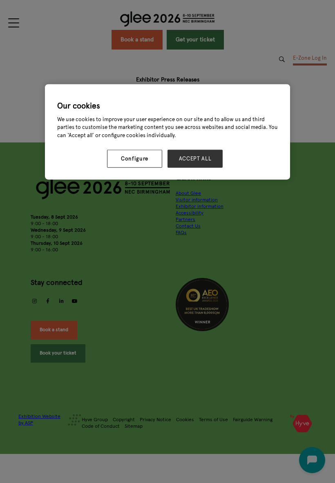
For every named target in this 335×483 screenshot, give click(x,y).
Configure (134, 159)
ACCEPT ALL (195, 159)
